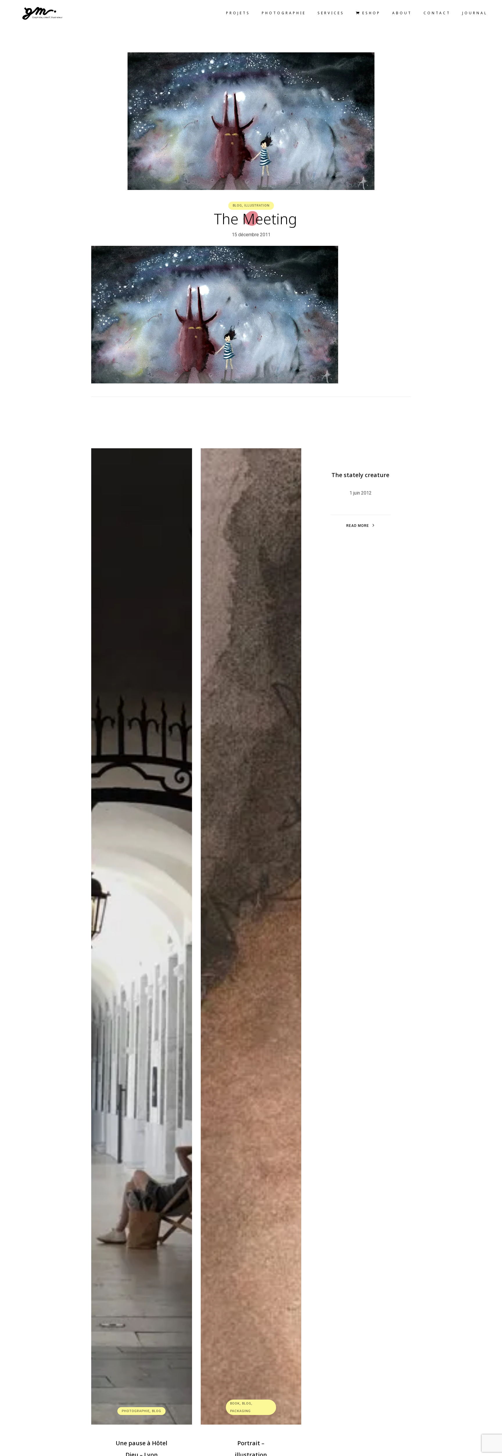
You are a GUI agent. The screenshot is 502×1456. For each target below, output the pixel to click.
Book (235, 1403)
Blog (237, 205)
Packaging (240, 1411)
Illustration (257, 205)
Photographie (136, 1411)
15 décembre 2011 (251, 234)
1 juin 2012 (360, 493)
